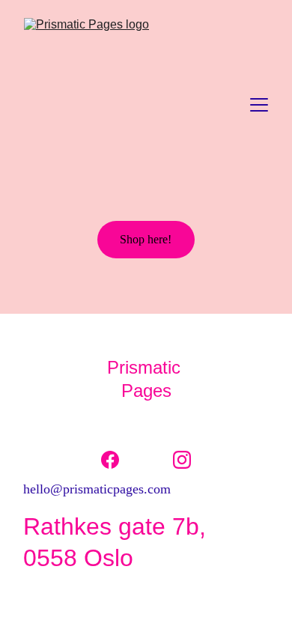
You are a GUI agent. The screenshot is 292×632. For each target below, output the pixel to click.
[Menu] (259, 105)
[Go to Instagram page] (182, 460)
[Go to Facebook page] (117, 460)
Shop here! (145, 239)
